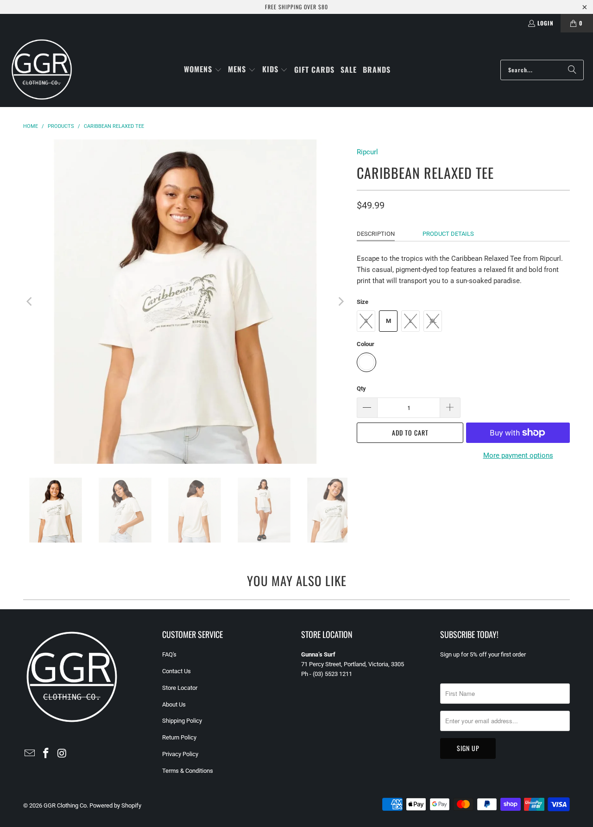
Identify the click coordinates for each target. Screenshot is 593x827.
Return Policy (179, 737)
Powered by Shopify (115, 805)
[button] (203, 70)
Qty (361, 388)
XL (432, 320)
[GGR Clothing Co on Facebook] (46, 754)
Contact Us (176, 671)
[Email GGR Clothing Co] (30, 754)
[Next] (340, 301)
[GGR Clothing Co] (41, 69)
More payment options (518, 455)
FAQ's (169, 654)
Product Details (448, 233)
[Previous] (30, 301)
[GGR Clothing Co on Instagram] (62, 754)
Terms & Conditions (187, 770)
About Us (174, 704)
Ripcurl (367, 152)
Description (376, 233)
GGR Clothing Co (65, 805)
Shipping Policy (182, 720)
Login (545, 23)
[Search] (572, 70)
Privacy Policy (180, 754)
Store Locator (179, 687)
